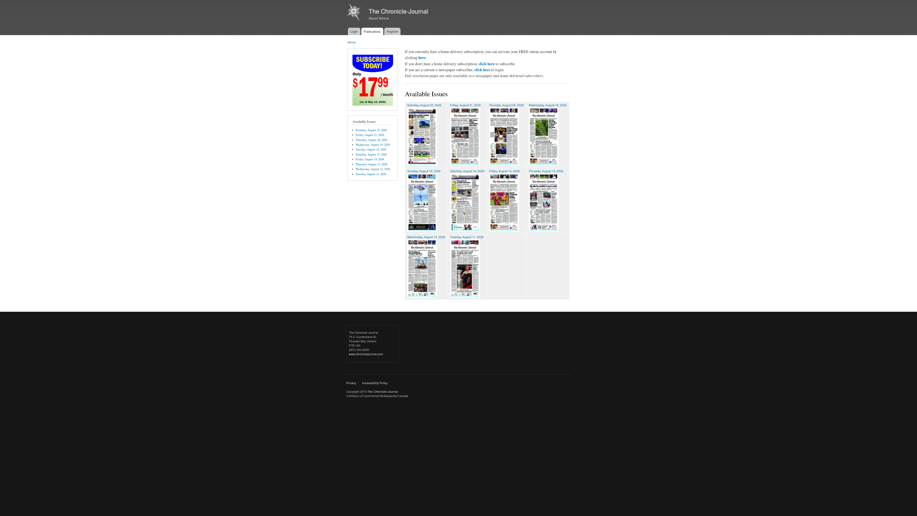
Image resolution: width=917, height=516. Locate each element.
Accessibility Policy (375, 383)
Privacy (351, 383)
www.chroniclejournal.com (366, 354)
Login (354, 31)
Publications (372, 31)
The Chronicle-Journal (383, 391)
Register (392, 31)
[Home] (354, 13)
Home (351, 42)
